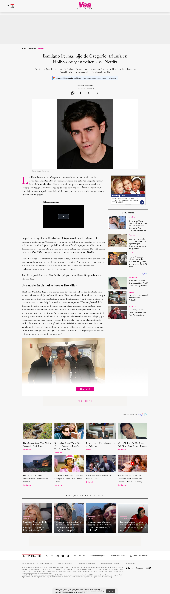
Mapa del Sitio (79, 556)
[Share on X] (88, 93)
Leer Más (85, 389)
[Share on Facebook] (80, 93)
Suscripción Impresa (97, 556)
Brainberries (27, 449)
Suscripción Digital (118, 556)
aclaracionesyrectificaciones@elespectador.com (37, 573)
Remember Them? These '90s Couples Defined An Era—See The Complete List (67, 446)
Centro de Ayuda (46, 563)
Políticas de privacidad (65, 563)
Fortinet (88, 449)
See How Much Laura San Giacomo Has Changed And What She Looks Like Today (130, 478)
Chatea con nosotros (140, 556)
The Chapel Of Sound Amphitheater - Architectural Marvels (35, 478)
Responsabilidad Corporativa (110, 563)
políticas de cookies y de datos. (74, 592)
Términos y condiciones (87, 563)
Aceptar (110, 591)
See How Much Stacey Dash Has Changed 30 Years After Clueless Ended (68, 478)
